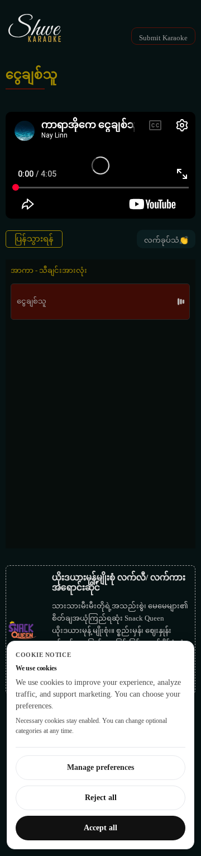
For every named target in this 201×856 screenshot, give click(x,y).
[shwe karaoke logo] (35, 28)
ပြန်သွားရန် (34, 238)
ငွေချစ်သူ (31, 301)
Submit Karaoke (163, 38)
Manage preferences (100, 767)
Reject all (101, 797)
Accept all (100, 828)
